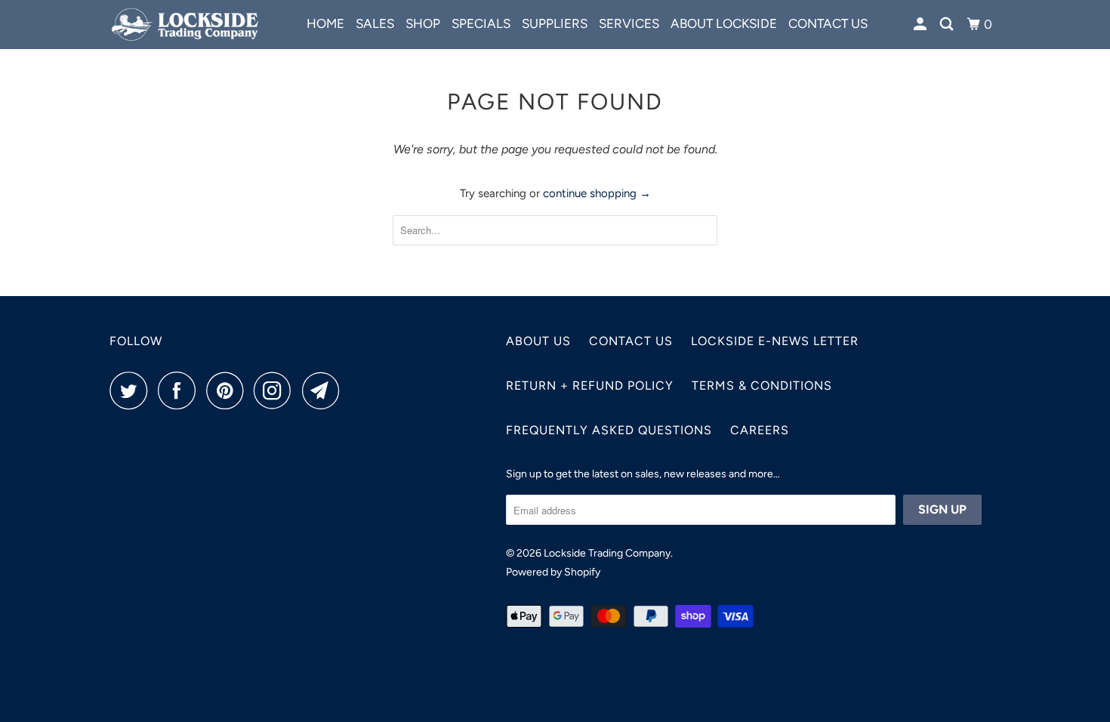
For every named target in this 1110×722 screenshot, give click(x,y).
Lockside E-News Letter (775, 341)
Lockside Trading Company (607, 553)
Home (325, 23)
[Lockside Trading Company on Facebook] (180, 390)
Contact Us (631, 341)
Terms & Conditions (762, 385)
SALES (375, 23)
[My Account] (921, 24)
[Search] (947, 24)
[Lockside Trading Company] (186, 24)
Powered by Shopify (553, 572)
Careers (759, 430)
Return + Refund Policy (590, 385)
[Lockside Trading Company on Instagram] (276, 390)
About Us (538, 341)
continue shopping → (597, 193)
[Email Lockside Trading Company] (324, 390)
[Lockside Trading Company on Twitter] (132, 390)
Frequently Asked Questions (609, 430)
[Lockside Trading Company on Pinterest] (228, 390)
